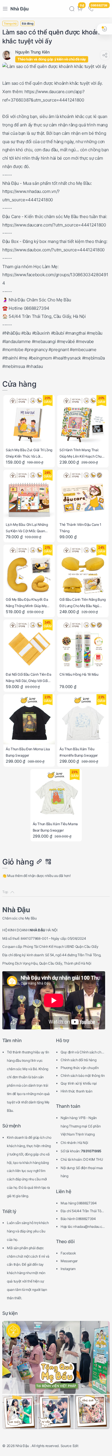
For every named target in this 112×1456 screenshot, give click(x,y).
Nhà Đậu (19, 9)
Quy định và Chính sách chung (83, 1053)
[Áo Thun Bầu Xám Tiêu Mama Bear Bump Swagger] (56, 795)
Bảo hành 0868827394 (78, 1219)
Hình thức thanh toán (76, 1091)
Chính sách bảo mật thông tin (83, 1075)
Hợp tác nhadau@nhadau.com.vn (82, 1227)
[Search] (72, 9)
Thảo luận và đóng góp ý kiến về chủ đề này (52, 59)
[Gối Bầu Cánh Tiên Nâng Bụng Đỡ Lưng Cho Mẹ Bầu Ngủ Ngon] (83, 570)
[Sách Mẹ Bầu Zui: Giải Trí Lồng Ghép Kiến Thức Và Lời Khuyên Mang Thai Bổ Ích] (29, 421)
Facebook (68, 1253)
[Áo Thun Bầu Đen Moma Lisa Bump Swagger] (29, 720)
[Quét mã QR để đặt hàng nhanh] (48, 862)
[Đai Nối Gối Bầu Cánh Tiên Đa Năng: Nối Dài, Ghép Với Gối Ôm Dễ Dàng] (29, 645)
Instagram (68, 1269)
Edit (75, 1446)
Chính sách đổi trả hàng (78, 1060)
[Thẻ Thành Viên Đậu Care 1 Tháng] (83, 495)
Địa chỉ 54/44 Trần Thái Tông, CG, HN (82, 1212)
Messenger (69, 1261)
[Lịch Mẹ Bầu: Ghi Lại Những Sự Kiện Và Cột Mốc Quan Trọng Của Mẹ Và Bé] (29, 495)
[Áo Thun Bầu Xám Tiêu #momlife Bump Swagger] (83, 720)
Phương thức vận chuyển (80, 1068)
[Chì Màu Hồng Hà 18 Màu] (83, 645)
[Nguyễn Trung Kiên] (32, 51)
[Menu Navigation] (5, 9)
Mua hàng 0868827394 (79, 1203)
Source (66, 1446)
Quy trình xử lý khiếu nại (79, 1083)
